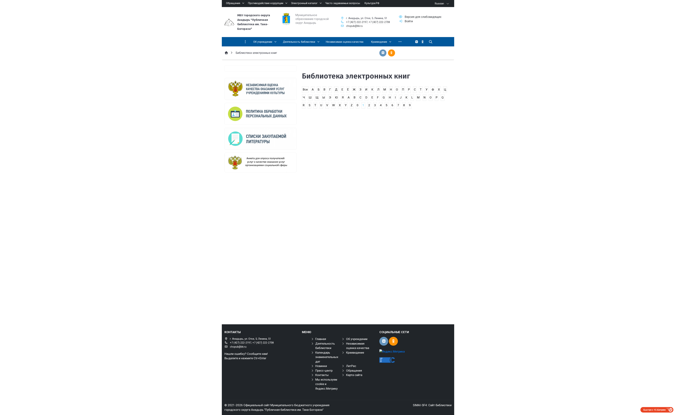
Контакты (322, 375)
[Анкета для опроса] (260, 162)
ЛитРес (351, 366)
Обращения (354, 370)
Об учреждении (356, 339)
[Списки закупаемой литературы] (260, 138)
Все (305, 89)
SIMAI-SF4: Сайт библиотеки (432, 405)
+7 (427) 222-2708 (379, 22)
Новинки (321, 366)
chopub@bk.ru (354, 26)
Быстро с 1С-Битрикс (654, 409)
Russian (439, 3)
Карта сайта (354, 375)
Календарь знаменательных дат (326, 357)
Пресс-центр (324, 370)
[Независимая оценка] (260, 89)
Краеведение (355, 352)
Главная (320, 339)
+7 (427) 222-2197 (356, 22)
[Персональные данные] (260, 114)
